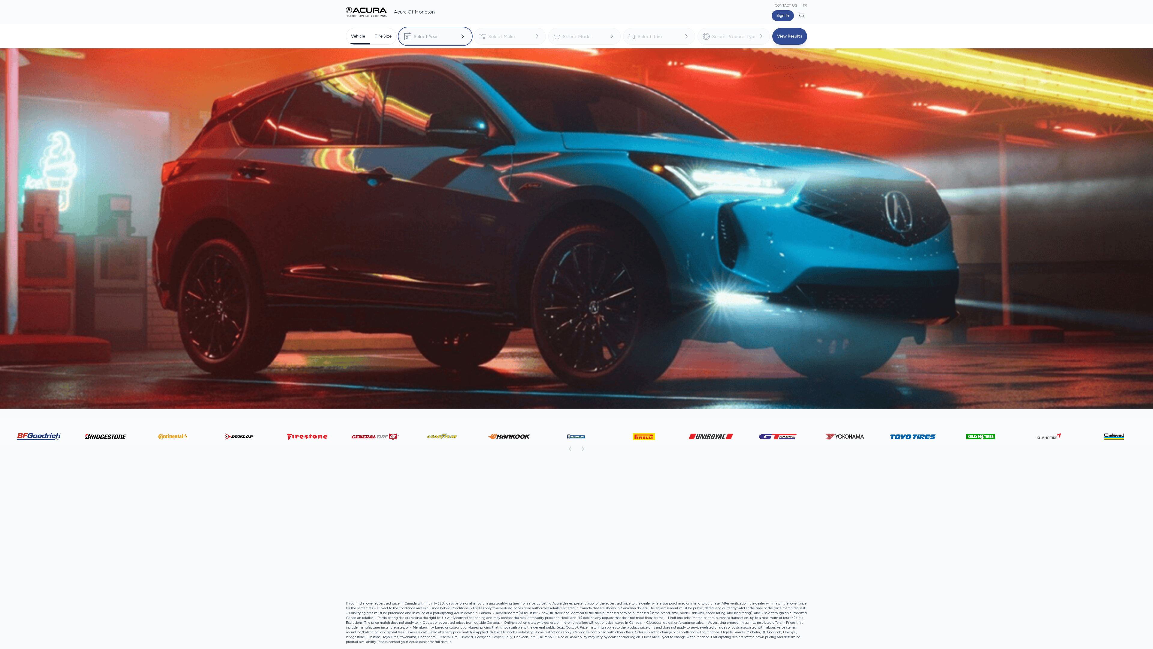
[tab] (358, 36)
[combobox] (435, 36)
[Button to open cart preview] (801, 15)
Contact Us (786, 5)
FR (805, 5)
